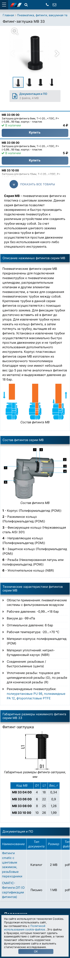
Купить (34, 132)
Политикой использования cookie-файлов (24, 927)
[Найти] (26, 5)
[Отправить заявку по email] (54, 4)
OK (36, 951)
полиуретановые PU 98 (24, 693)
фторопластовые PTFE (33, 698)
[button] (37, 51)
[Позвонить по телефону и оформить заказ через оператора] (47, 4)
